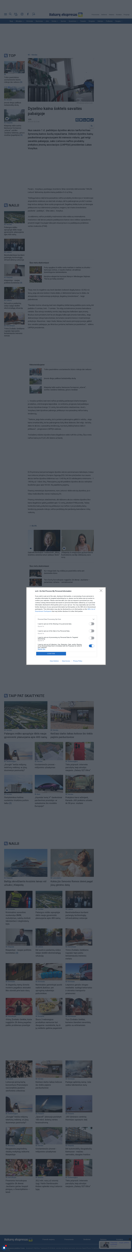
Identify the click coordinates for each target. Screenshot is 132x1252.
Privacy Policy (77, 661)
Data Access (66, 661)
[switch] (91, 623)
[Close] (102, 591)
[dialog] (66, 626)
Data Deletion (54, 661)
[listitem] (66, 619)
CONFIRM (51, 653)
